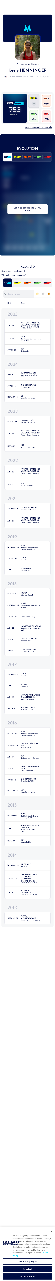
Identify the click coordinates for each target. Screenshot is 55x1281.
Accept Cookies (27, 1276)
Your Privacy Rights (27, 1261)
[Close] (51, 1231)
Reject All (27, 1269)
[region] (27, 1254)
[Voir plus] (45, 325)
